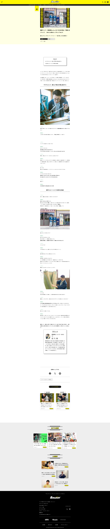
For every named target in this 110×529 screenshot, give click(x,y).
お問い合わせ (50, 524)
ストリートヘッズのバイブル (43, 503)
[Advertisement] (55, 51)
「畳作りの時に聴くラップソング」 (51, 79)
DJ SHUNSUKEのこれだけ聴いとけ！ (45, 514)
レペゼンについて (68, 506)
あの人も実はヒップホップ (43, 505)
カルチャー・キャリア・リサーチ (44, 510)
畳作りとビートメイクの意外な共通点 (52, 63)
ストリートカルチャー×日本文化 (46, 379)
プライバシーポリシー (64, 524)
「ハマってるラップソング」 (61, 79)
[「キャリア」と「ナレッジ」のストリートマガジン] (55, 2)
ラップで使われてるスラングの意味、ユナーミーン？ (47, 501)
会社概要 (56, 524)
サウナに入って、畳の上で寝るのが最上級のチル (53, 61)
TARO (44, 41)
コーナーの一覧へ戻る (55, 386)
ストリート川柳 (41, 507)
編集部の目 (41, 512)
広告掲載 (43, 524)
